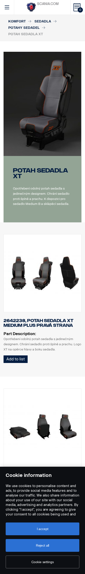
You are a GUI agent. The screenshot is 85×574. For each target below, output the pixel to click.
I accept (42, 529)
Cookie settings (42, 562)
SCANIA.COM (48, 4)
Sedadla (42, 21)
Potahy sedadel (24, 28)
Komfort (17, 21)
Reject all (42, 545)
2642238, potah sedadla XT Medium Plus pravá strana (38, 323)
